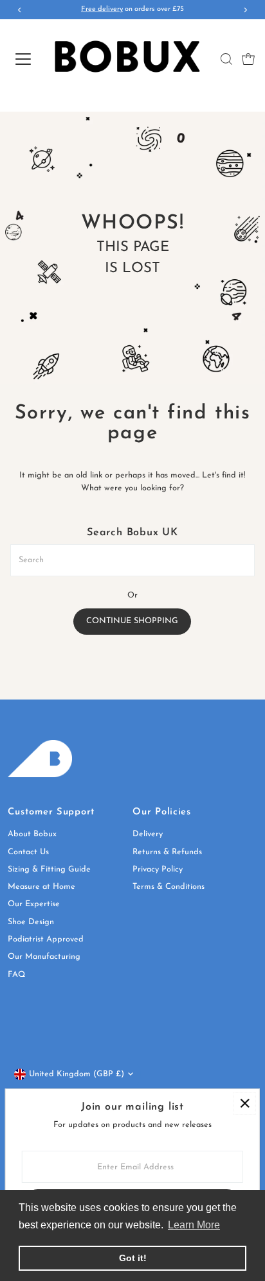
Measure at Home (41, 886)
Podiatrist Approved (46, 939)
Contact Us (28, 852)
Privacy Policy (157, 869)
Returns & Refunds (167, 852)
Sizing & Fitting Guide (49, 869)
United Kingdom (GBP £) (76, 1074)
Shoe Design (31, 922)
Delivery (147, 834)
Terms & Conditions (168, 886)
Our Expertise (34, 904)
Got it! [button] (133, 1258)
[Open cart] (248, 59)
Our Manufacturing (44, 956)
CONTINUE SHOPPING (132, 621)
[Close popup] (244, 1103)
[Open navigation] (22, 59)
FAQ (16, 974)
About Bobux (32, 834)
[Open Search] (226, 59)
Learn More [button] (194, 1224)
